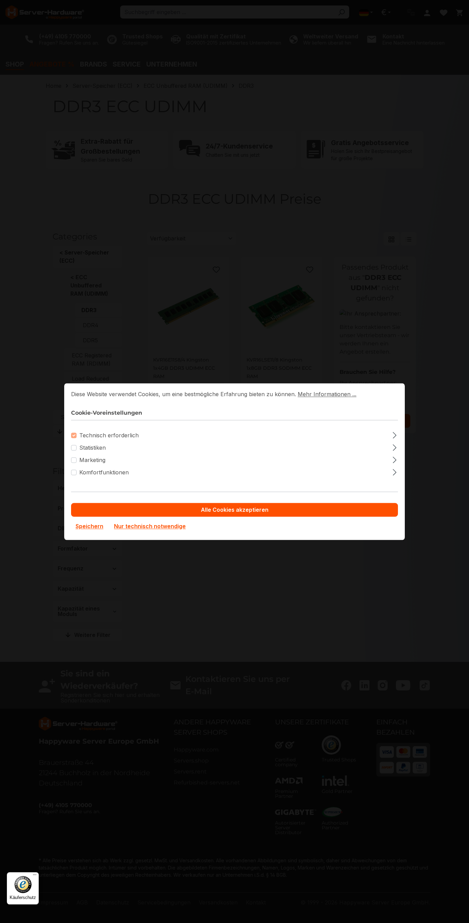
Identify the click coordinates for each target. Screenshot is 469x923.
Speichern (89, 526)
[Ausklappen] (394, 434)
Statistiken (92, 447)
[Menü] (35, 876)
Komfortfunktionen (104, 472)
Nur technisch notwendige (150, 526)
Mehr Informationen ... (327, 394)
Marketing (92, 460)
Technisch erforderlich (109, 435)
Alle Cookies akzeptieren (234, 509)
